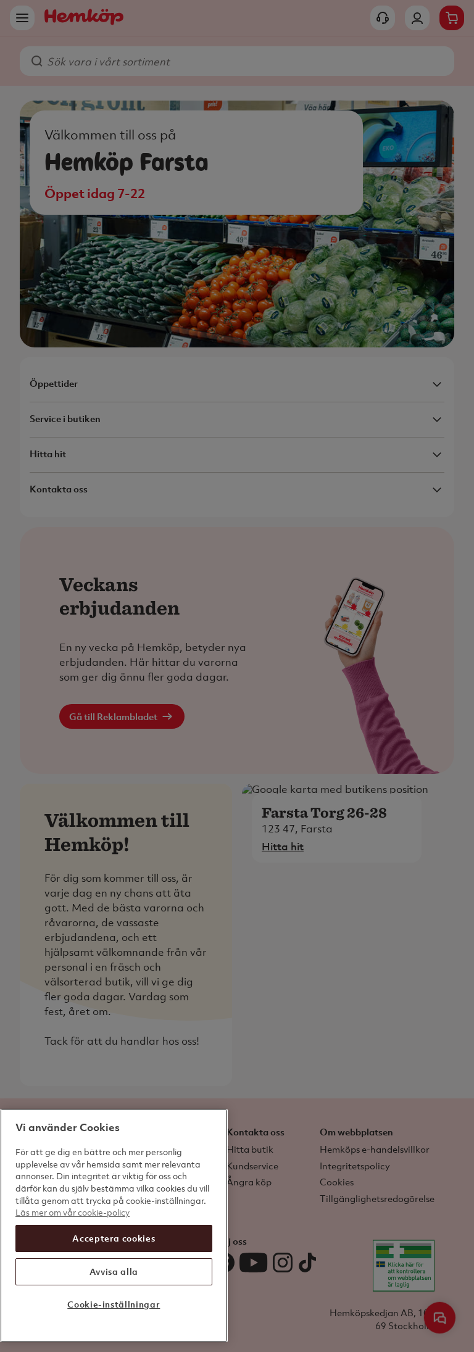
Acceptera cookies (113, 1238)
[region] (114, 1225)
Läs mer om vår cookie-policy (72, 1212)
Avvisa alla (113, 1271)
